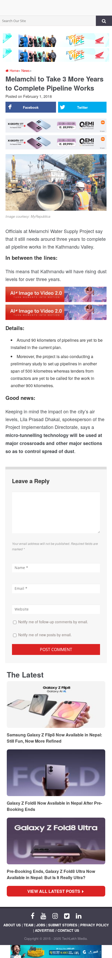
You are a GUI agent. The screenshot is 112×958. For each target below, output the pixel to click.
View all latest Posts (55, 891)
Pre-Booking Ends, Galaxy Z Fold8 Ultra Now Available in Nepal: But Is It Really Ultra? (51, 874)
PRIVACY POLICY (94, 924)
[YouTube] (43, 915)
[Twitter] (67, 915)
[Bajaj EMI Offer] (56, 951)
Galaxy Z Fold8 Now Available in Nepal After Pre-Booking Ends (54, 806)
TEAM (28, 924)
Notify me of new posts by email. (45, 634)
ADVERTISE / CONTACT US (57, 930)
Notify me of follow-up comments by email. (53, 621)
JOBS (40, 924)
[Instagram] (55, 915)
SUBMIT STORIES (62, 924)
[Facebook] (32, 915)
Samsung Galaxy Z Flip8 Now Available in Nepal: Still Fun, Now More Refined (54, 738)
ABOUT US (12, 924)
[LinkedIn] (78, 915)
